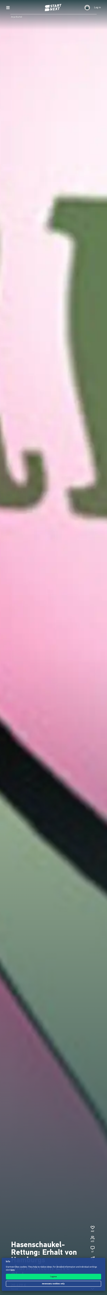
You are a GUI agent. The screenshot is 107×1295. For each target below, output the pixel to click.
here (12, 1270)
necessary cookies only (53, 1284)
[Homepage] (53, 7)
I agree (53, 1277)
